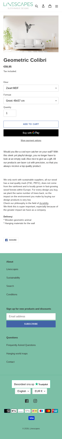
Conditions (11, 294)
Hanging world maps (17, 353)
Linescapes (12, 269)
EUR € (38, 391)
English (21, 391)
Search (10, 286)
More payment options (31, 140)
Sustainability (13, 277)
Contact (10, 361)
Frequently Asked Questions (21, 345)
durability (43, 203)
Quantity (7, 107)
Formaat (7, 95)
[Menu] (56, 6)
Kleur (5, 82)
